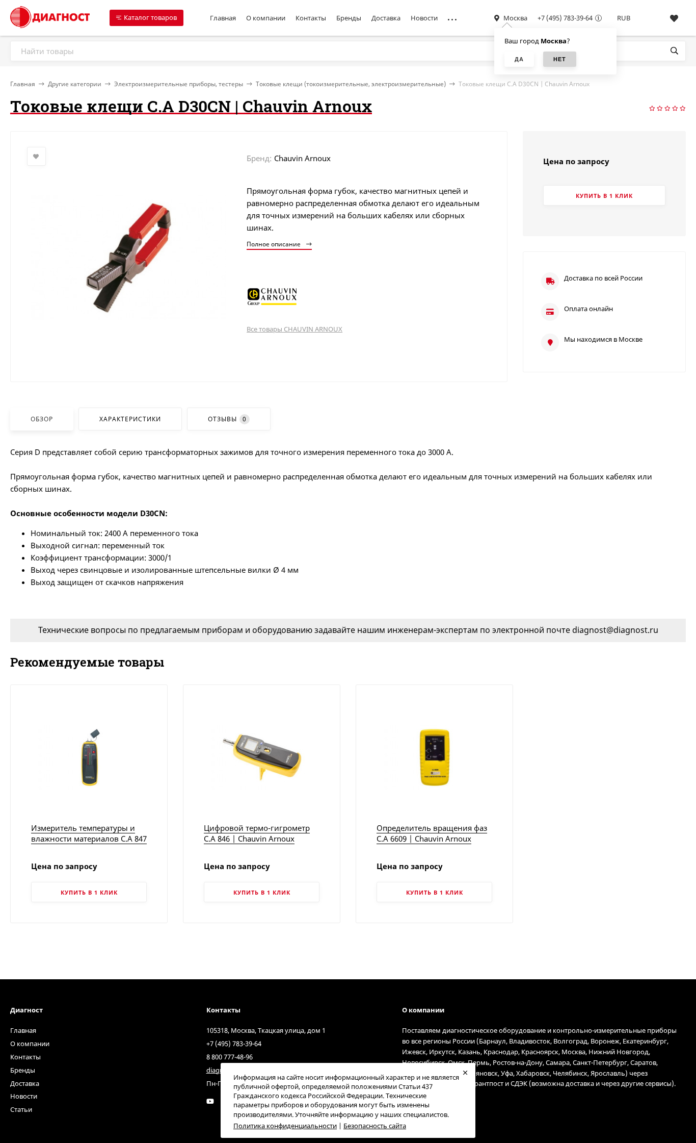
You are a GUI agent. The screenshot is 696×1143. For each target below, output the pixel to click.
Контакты (311, 17)
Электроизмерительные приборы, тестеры (178, 84)
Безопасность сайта (374, 1125)
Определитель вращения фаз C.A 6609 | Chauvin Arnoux (432, 833)
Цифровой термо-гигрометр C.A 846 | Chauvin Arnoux (257, 833)
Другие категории (74, 84)
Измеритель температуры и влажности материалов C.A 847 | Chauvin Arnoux (89, 838)
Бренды (348, 17)
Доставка (385, 17)
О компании (265, 17)
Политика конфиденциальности (285, 1125)
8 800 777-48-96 (229, 1056)
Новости (424, 17)
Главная (223, 17)
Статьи (21, 1109)
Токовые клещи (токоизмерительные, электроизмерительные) (351, 84)
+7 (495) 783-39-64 (565, 17)
